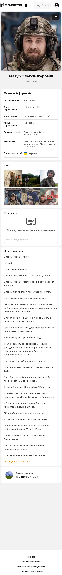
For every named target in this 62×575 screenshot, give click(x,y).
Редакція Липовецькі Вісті (17, 461)
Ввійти (56, 5)
